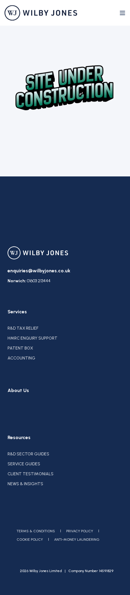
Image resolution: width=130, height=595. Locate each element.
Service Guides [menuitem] (24, 464)
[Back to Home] (41, 13)
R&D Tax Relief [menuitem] (23, 328)
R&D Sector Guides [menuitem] (28, 454)
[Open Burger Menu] (122, 13)
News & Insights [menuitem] (25, 483)
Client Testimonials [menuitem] (31, 473)
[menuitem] (36, 531)
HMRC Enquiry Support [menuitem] (32, 338)
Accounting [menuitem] (21, 358)
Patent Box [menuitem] (20, 348)
